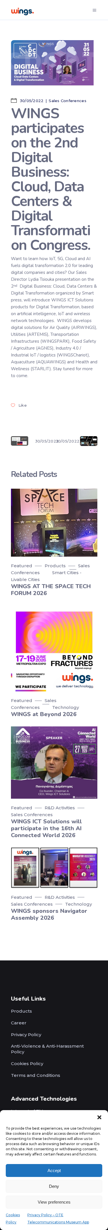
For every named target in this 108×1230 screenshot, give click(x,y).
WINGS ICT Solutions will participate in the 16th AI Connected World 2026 (46, 828)
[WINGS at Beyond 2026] (54, 648)
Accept (54, 1170)
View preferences (54, 1202)
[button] (99, 1117)
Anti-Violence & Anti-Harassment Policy (47, 1048)
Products (55, 565)
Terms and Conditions (35, 1075)
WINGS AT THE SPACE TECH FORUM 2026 (51, 589)
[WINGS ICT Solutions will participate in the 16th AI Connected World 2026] (54, 762)
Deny (54, 1186)
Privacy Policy (26, 1034)
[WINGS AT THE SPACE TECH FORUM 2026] (54, 523)
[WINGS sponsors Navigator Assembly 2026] (54, 867)
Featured (21, 565)
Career (18, 1023)
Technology (65, 707)
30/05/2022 (31, 100)
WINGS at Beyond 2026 (44, 714)
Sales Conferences (67, 100)
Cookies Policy (27, 1063)
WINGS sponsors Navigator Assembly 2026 (49, 914)
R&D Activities (60, 807)
